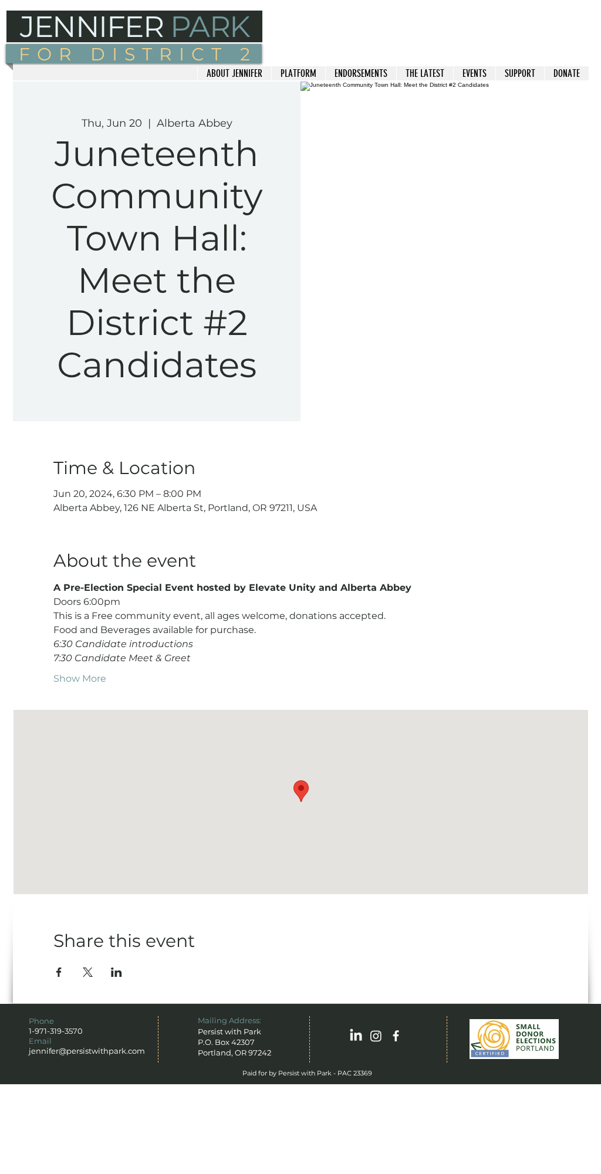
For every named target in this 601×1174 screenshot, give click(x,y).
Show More (79, 678)
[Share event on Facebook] (59, 972)
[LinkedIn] (356, 1035)
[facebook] (396, 1035)
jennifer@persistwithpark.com (87, 1050)
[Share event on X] (87, 972)
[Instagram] (376, 1035)
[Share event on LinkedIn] (116, 972)
